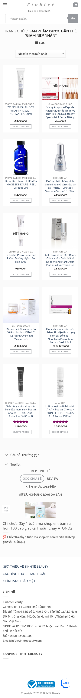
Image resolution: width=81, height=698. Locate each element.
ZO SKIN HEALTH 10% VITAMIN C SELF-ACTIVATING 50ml (20, 110)
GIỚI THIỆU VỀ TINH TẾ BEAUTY (25, 566)
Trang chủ (14, 31)
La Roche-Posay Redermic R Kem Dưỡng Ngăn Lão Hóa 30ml (21, 258)
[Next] (14, 558)
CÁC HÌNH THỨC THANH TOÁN (25, 574)
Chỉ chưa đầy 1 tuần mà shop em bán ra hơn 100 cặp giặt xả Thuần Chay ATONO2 (37, 526)
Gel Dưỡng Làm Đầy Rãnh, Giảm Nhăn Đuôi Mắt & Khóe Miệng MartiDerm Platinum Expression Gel (60, 259)
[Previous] (3, 558)
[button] (5, 4)
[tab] (32, 478)
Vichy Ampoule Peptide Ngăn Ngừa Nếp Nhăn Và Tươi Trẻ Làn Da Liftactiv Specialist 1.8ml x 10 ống (60, 112)
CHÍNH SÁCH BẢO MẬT (19, 581)
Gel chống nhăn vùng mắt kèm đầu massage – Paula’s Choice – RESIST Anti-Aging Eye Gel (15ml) (20, 411)
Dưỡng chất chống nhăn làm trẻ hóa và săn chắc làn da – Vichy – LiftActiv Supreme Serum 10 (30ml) (60, 186)
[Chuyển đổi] (6, 455)
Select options (60, 126)
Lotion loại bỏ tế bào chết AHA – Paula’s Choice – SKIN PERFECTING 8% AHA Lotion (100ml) (60, 411)
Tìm (73, 18)
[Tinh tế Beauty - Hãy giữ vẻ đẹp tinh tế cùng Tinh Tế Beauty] (40, 4)
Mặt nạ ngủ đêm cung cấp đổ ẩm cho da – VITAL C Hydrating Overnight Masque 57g (21, 334)
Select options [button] (21, 126)
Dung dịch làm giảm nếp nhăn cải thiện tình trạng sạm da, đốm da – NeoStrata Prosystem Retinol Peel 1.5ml (60, 336)
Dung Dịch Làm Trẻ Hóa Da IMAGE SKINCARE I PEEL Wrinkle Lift (21, 184)
